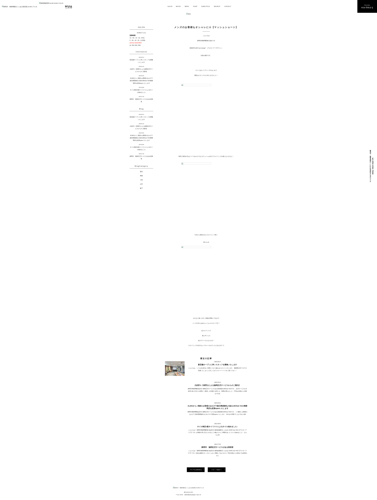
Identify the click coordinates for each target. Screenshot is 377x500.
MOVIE (178, 6)
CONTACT (227, 6)
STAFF (195, 6)
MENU (187, 6)
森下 (141, 188)
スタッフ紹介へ (216, 470)
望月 (141, 171)
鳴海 (141, 175)
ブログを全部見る (196, 470)
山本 (141, 184)
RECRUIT (217, 6)
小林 (141, 180)
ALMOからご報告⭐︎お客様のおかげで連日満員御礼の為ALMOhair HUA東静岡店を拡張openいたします (141, 80)
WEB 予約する (367, 7)
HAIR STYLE (205, 6)
